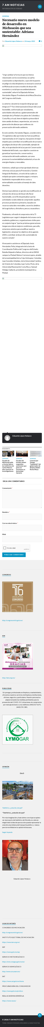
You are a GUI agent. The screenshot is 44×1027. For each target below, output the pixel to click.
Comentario (7, 488)
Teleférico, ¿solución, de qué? (12, 808)
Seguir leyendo (7, 832)
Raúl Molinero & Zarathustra (28, 1023)
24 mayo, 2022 (29, 41)
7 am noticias (13, 4)
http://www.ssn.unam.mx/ (11, 971)
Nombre (6, 512)
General (5, 16)
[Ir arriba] (40, 1015)
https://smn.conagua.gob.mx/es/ (13, 962)
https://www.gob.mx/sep (11, 952)
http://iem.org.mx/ (8, 678)
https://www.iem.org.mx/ (11, 942)
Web (4, 534)
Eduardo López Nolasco (13, 41)
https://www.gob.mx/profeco (12, 991)
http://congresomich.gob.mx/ (12, 620)
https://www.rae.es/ (9, 1001)
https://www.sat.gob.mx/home (13, 981)
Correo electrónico (10, 523)
